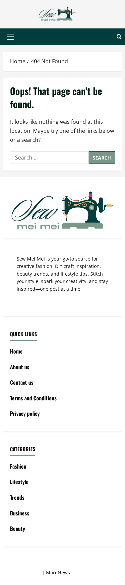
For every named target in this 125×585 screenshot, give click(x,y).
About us (19, 367)
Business (19, 513)
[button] (10, 37)
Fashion (18, 466)
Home (16, 351)
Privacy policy (25, 413)
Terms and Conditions (33, 398)
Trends (17, 497)
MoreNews (58, 572)
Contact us (21, 382)
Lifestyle (19, 482)
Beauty (17, 528)
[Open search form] (119, 36)
